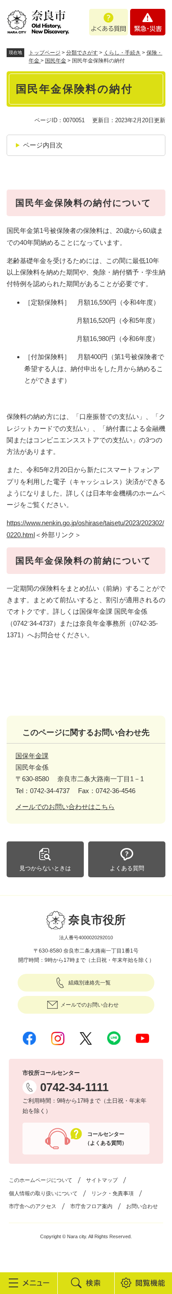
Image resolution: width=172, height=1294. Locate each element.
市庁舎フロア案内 (91, 1206)
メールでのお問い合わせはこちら (65, 806)
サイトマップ (102, 1180)
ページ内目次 (43, 145)
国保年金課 (32, 755)
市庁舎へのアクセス (32, 1206)
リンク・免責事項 (112, 1193)
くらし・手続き (122, 53)
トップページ (44, 53)
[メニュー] (28, 1283)
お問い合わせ (142, 1206)
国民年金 (55, 61)
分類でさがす (82, 53)
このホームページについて (40, 1180)
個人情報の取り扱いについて (43, 1193)
